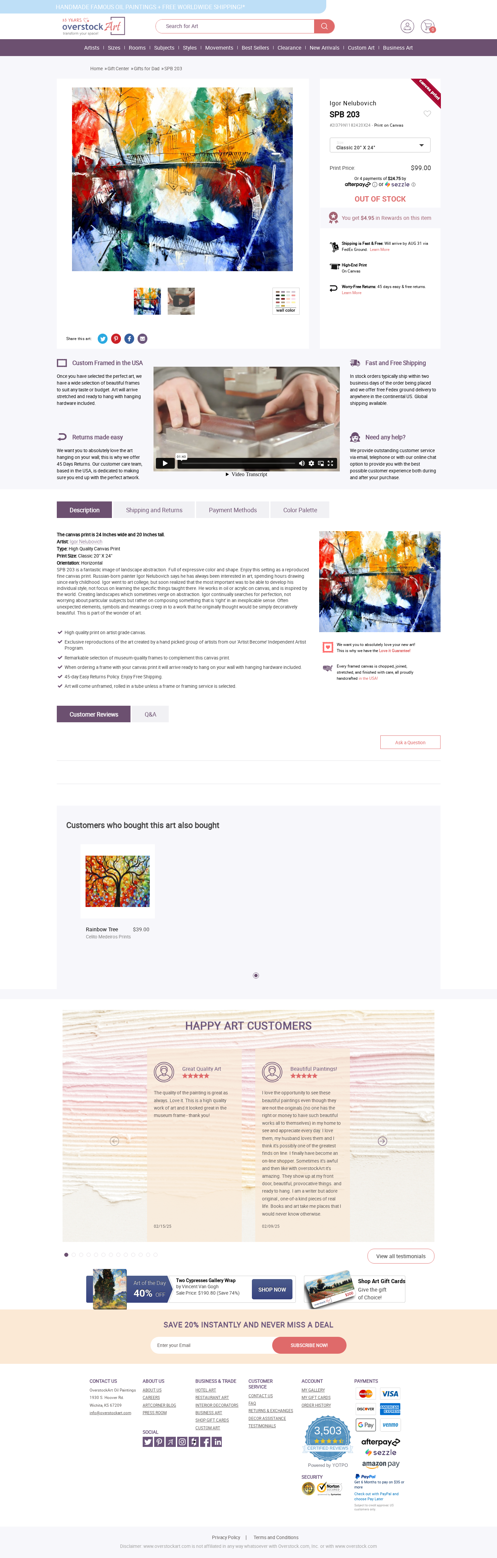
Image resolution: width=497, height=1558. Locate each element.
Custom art (207, 1427)
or (397, 184)
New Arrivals (324, 47)
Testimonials (262, 1425)
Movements (219, 47)
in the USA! (368, 678)
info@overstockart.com (110, 1412)
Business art (208, 1412)
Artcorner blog (159, 1405)
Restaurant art (212, 1397)
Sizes (114, 47)
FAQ (252, 1403)
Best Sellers (255, 47)
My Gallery (313, 1390)
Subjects (164, 47)
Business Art (398, 47)
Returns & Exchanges (271, 1410)
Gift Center (118, 69)
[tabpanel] (118, 898)
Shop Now (272, 1289)
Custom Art (361, 47)
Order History (316, 1405)
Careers (151, 1397)
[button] (382, 1141)
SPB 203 (173, 69)
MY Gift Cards (316, 1397)
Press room (155, 1412)
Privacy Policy (226, 1537)
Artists (91, 47)
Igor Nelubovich (86, 541)
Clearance (289, 47)
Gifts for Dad (147, 69)
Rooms (137, 47)
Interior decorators (216, 1405)
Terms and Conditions (276, 1537)
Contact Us (261, 1395)
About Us (152, 1390)
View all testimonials (401, 1256)
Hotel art (205, 1390)
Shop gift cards (212, 1420)
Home (96, 69)
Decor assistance (267, 1418)
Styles (190, 47)
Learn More (379, 249)
